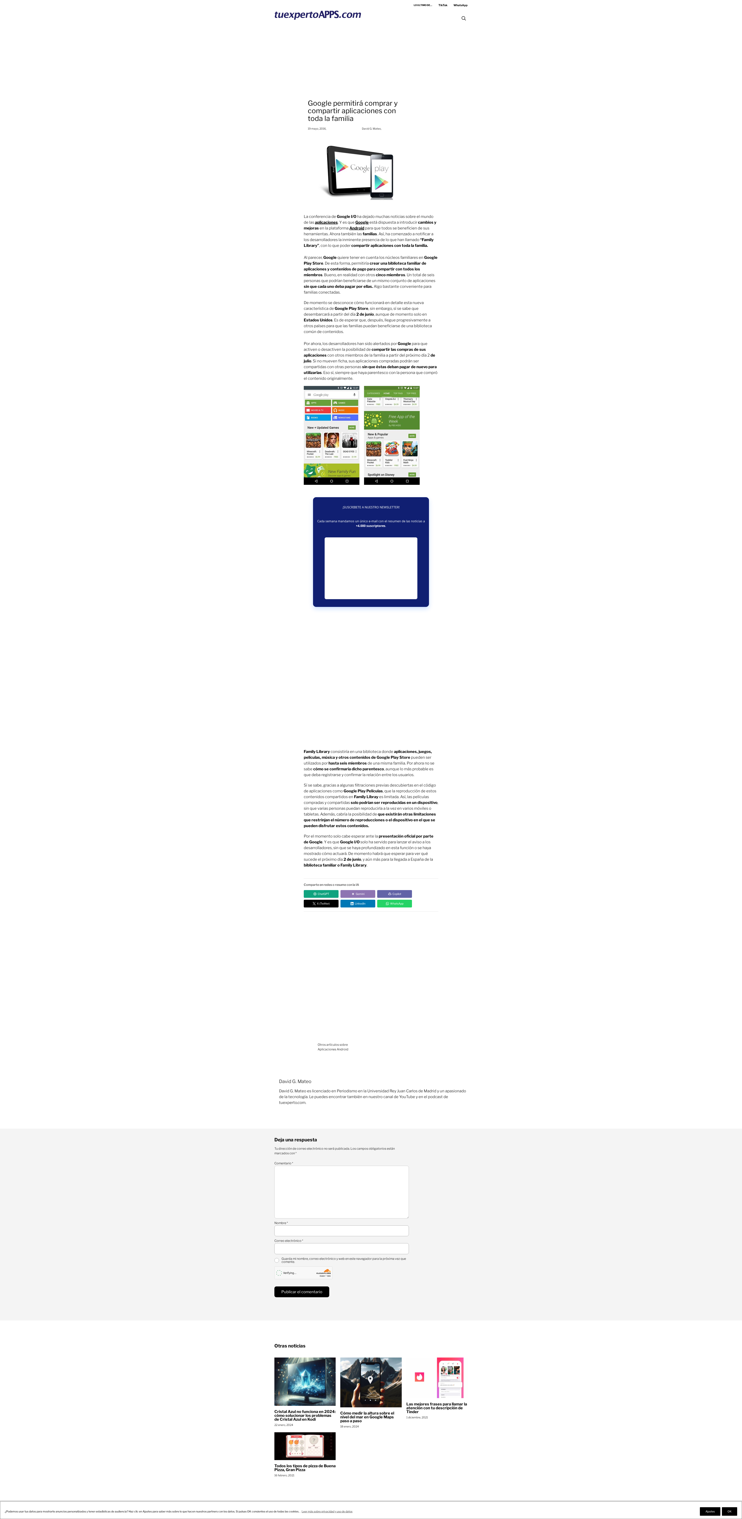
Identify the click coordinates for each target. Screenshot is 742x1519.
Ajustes (710, 1511)
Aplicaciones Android (333, 1049)
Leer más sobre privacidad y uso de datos (327, 1511)
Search (464, 18)
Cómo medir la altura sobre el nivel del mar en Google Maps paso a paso (367, 1417)
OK (730, 1511)
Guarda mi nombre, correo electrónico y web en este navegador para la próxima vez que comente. (344, 1260)
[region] (371, 1510)
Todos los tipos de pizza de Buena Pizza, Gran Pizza (305, 1468)
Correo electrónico (288, 1240)
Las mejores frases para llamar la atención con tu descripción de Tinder (436, 1408)
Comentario (283, 1163)
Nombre (281, 1223)
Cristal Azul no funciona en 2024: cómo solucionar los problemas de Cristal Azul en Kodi (305, 1415)
